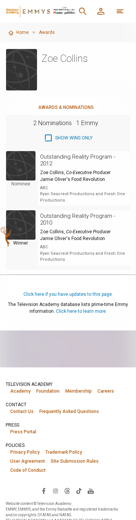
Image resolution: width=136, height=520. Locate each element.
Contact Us (22, 411)
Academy (20, 391)
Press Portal (23, 431)
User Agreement (27, 461)
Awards (47, 32)
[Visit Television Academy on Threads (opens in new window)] (67, 490)
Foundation (48, 391)
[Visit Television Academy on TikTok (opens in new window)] (79, 490)
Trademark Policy (63, 452)
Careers (105, 391)
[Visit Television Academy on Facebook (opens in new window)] (44, 490)
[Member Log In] (101, 11)
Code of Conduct (28, 470)
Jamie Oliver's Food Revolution (72, 179)
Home (22, 32)
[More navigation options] (120, 11)
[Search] (83, 11)
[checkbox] (68, 137)
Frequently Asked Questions (69, 411)
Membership (78, 391)
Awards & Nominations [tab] (66, 107)
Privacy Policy (25, 452)
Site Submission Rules (75, 461)
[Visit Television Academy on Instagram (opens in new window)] (55, 490)
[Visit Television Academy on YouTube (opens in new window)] (91, 490)
